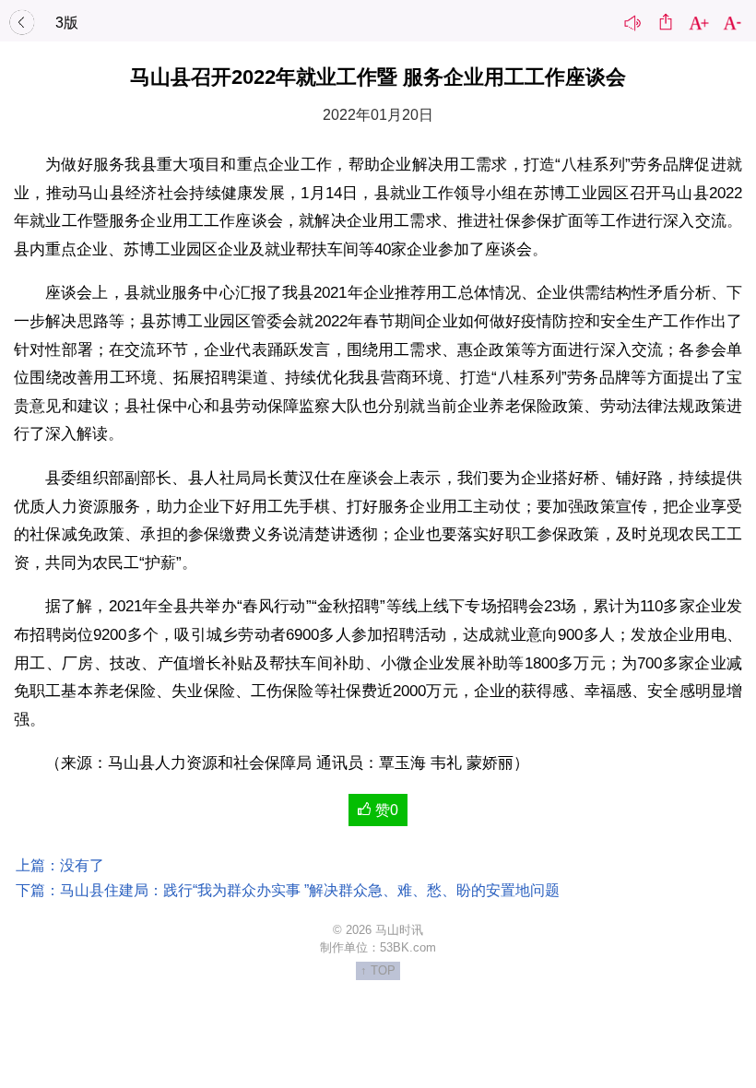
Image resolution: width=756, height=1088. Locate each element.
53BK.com (408, 947)
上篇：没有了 (60, 865)
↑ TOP (378, 970)
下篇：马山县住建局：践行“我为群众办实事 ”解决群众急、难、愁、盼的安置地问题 (288, 890)
